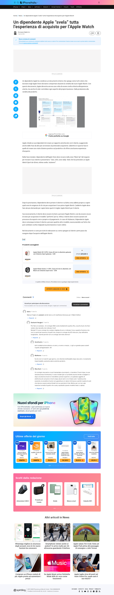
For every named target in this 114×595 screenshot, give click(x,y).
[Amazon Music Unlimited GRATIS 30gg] (21, 446)
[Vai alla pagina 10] (65, 465)
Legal (86, 589)
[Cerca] (17, 2)
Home (15, 16)
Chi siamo (74, 589)
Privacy (91, 589)
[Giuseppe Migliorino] (15, 33)
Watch (45, 7)
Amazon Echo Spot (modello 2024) (50, 453)
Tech (72, 7)
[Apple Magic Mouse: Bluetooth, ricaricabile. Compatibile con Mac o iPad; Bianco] (79, 446)
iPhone (15, 7)
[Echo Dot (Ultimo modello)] (94, 446)
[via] (23, 239)
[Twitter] (82, 591)
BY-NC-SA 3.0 (42, 591)
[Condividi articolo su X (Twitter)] (15, 88)
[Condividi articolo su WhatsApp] (15, 109)
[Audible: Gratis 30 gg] (36, 446)
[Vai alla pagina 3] (53, 465)
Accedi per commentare (80, 304)
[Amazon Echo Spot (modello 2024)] (50, 446)
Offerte (79, 7)
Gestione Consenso (53, 591)
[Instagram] (88, 591)
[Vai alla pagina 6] (58, 465)
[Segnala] (36, 318)
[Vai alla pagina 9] (63, 465)
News (20, 16)
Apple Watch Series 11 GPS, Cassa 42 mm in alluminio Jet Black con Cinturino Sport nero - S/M (52, 269)
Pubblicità (98, 589)
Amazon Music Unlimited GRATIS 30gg (22, 454)
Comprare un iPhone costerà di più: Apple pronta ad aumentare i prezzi (28, 576)
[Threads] (91, 591)
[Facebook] (79, 591)
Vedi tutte (91, 436)
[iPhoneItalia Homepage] (28, 2)
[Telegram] (94, 591)
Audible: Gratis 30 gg (36, 453)
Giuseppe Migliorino (24, 32)
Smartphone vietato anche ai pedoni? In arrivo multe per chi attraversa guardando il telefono (57, 546)
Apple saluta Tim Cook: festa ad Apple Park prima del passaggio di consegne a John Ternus (86, 546)
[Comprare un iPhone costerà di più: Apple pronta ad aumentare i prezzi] (28, 563)
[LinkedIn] (96, 591)
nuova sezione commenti (30, 43)
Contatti (81, 589)
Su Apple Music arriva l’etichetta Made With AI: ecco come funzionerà (57, 576)
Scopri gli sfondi (25, 416)
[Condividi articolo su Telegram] (15, 102)
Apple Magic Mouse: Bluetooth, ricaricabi (79, 454)
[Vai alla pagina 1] (50, 465)
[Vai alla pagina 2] (52, 465)
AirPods (37, 7)
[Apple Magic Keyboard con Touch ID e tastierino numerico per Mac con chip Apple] (65, 446)
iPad (23, 7)
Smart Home (56, 7)
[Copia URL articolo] (15, 116)
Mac (29, 7)
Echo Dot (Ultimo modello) (94, 453)
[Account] (99, 2)
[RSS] (99, 591)
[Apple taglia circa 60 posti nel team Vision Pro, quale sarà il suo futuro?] (86, 563)
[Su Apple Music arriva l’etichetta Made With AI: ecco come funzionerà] (57, 563)
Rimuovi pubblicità (57, 74)
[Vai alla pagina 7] (60, 465)
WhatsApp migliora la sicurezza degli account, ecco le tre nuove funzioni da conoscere (27, 546)
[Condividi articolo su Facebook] (15, 82)
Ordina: (79, 297)
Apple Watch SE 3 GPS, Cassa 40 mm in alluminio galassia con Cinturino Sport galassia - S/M (52, 253)
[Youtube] (85, 591)
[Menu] (14, 2)
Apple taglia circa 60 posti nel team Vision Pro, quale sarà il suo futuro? (86, 576)
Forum (66, 7)
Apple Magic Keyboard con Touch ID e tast (65, 454)
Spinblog (37, 589)
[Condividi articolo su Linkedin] (15, 95)
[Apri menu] (37, 2)
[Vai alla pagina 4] (55, 465)
